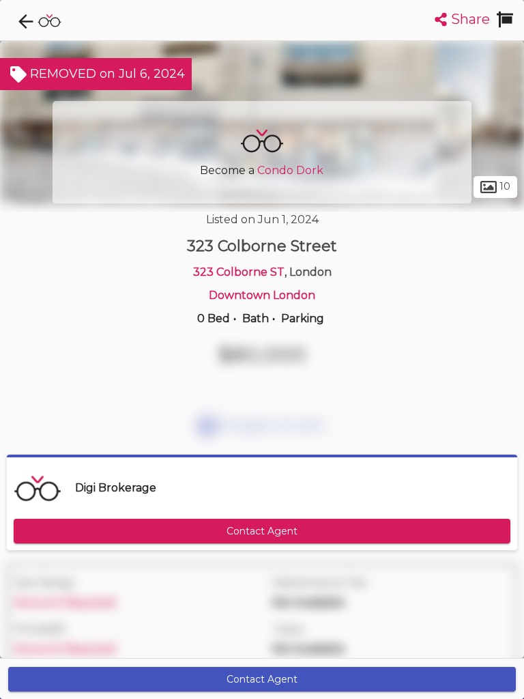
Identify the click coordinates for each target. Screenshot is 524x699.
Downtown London (262, 295)
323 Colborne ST (239, 272)
